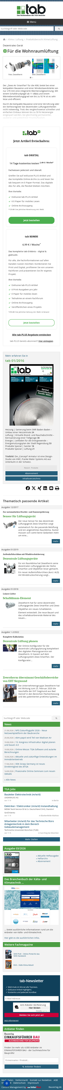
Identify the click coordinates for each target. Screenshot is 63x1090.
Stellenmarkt (21, 1080)
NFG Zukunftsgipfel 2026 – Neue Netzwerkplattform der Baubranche (25, 732)
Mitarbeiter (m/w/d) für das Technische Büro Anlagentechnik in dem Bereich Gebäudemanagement (29, 824)
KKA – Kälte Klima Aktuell (23, 965)
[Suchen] (59, 28)
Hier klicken (34, 1007)
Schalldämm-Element (17, 598)
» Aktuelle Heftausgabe (47, 855)
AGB (56, 1080)
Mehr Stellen (31, 839)
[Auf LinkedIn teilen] (45, 489)
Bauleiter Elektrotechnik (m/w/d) (22, 794)
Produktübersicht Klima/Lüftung (42, 39)
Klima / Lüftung (15, 39)
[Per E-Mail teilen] (51, 488)
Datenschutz (19, 1082)
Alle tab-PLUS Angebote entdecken (31, 334)
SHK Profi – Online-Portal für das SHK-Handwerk (26, 955)
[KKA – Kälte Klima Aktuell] (9, 965)
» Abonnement (43, 861)
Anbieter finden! (32, 1066)
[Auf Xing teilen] (39, 489)
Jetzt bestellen (31, 220)
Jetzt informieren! (11, 1020)
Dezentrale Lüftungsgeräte (20, 558)
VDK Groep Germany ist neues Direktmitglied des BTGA (24, 765)
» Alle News (10, 779)
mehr (55, 541)
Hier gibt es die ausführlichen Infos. (22, 937)
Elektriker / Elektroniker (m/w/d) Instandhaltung (31, 806)
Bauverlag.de (55, 1087)
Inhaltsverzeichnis (31, 478)
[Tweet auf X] (34, 489)
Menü (33, 21)
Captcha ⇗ (42, 1011)
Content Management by (13, 1087)
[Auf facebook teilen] (28, 489)
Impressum (33, 1082)
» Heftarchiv (42, 858)
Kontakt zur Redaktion (41, 1080)
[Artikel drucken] (57, 488)
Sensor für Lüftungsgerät (19, 516)
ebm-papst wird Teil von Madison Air (28, 737)
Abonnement (31, 473)
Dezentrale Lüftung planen (20, 641)
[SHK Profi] (9, 955)
